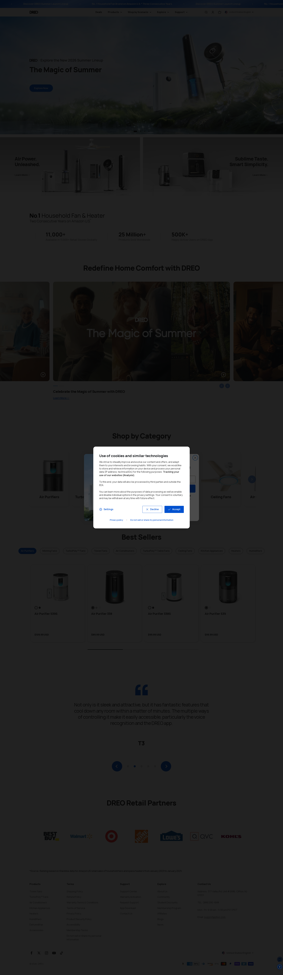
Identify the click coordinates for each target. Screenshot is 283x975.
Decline (154, 509)
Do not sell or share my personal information (151, 520)
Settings (108, 509)
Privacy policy (116, 520)
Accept (176, 509)
